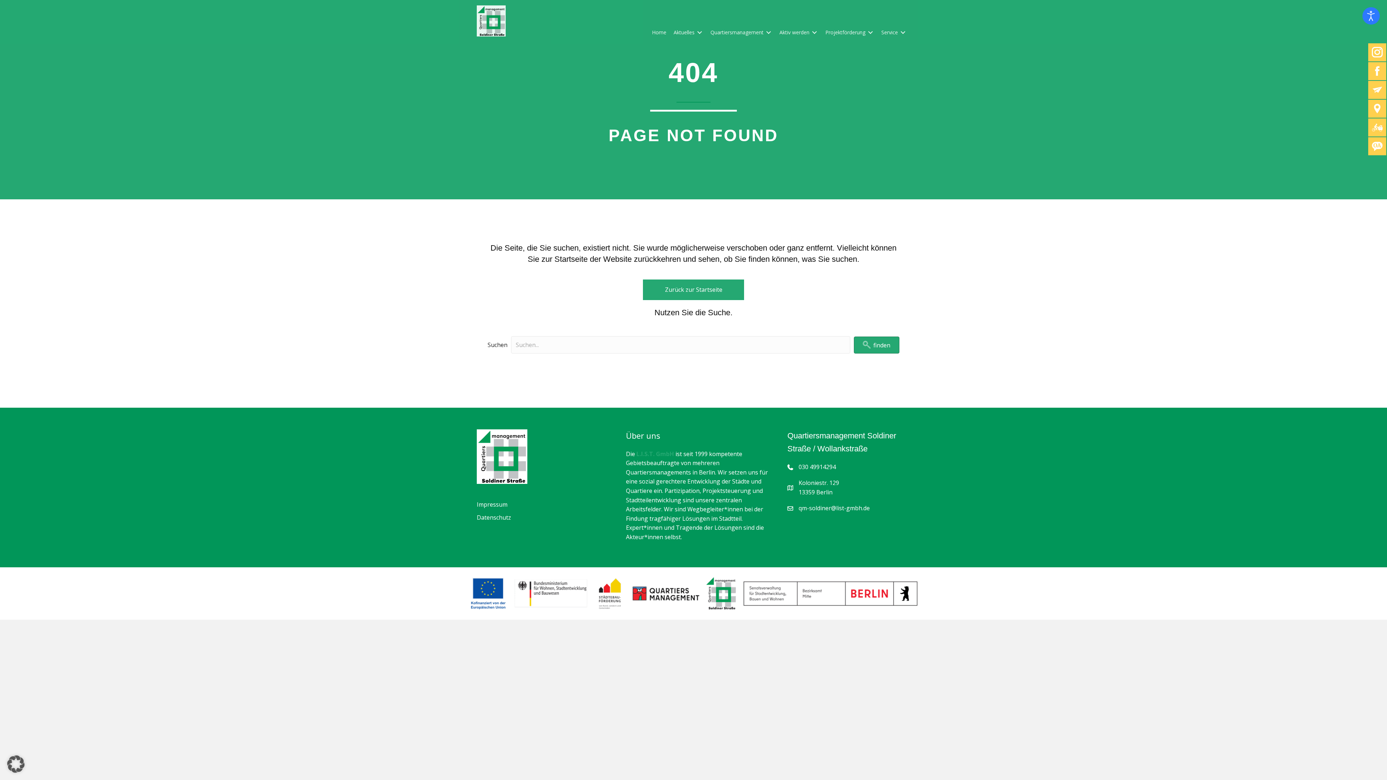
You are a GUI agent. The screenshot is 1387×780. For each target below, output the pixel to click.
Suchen (497, 345)
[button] (876, 345)
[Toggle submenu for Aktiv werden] (814, 32)
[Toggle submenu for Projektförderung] (870, 32)
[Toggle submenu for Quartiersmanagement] (768, 32)
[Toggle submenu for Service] (903, 32)
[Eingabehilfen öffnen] (1371, 16)
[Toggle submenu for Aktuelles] (699, 32)
